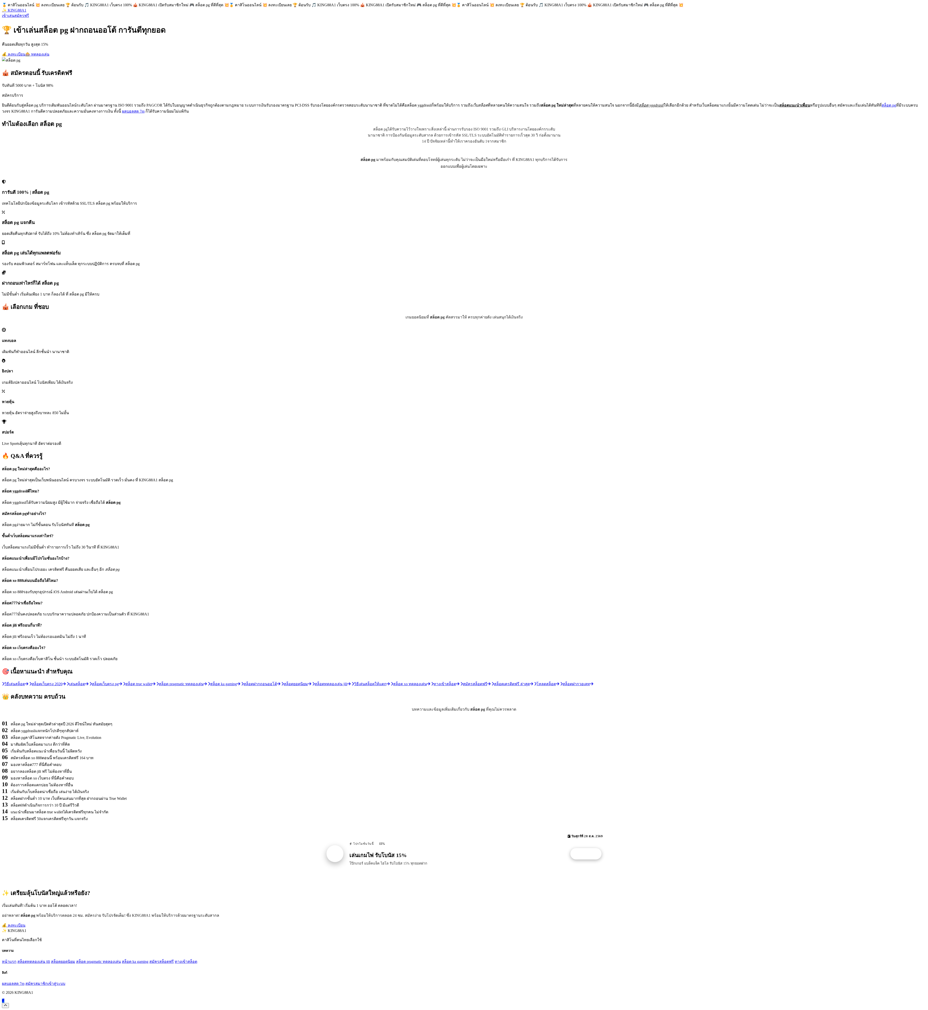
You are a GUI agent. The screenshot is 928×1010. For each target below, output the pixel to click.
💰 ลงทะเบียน (13, 54)
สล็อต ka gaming (135, 962)
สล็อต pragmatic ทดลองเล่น (98, 962)
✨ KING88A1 (14, 10)
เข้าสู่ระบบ (56, 983)
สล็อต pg (889, 105)
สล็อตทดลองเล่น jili (33, 962)
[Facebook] (3, 1001)
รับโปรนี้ (588, 854)
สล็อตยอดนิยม (63, 962)
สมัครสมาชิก (36, 983)
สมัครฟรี (21, 16)
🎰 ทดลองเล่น (37, 54)
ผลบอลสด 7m (133, 111)
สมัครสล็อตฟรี (161, 962)
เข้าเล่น (8, 16)
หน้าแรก (9, 962)
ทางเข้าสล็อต (186, 962)
